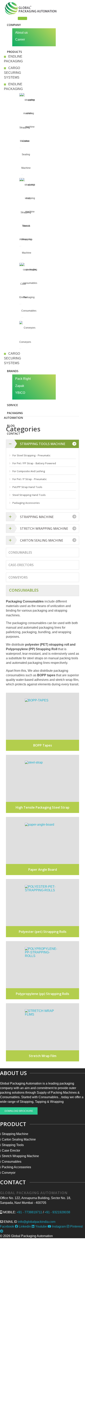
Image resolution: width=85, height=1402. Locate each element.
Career (20, 39)
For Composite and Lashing (28, 471)
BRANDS (12, 371)
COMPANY (14, 25)
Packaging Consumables (28, 304)
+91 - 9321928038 (57, 1212)
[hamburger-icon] (22, 18)
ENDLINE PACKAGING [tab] (13, 59)
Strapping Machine (37, 517)
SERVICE (12, 405)
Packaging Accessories (26, 503)
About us (21, 32)
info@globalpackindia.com (36, 1221)
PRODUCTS (14, 52)
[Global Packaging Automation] (30, 8)
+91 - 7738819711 (29, 1212)
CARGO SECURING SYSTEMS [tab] (12, 72)
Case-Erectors (21, 565)
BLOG (11, 425)
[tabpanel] (14, 94)
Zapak (19, 385)
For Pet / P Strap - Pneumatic (29, 479)
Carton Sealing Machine (26, 154)
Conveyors (25, 342)
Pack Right (23, 378)
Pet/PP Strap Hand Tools (27, 487)
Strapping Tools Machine (42, 444)
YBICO (20, 392)
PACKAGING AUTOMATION (13, 415)
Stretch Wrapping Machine (26, 239)
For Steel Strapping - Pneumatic (31, 455)
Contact (13, 433)
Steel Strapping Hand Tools (29, 495)
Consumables (20, 552)
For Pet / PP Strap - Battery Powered (34, 463)
